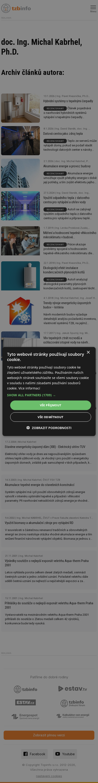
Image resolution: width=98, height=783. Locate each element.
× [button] (88, 352)
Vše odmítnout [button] (50, 417)
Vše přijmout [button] (51, 405)
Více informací (29, 388)
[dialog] (49, 391)
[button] (49, 395)
